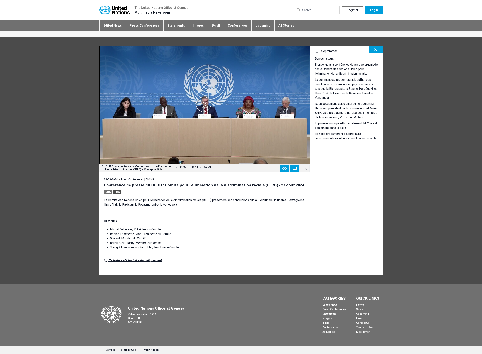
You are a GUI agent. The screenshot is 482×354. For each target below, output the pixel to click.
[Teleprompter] (294, 168)
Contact (110, 349)
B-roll (216, 25)
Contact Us (362, 322)
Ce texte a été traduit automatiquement (135, 260)
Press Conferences (144, 25)
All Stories (286, 25)
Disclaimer (363, 331)
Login (374, 10)
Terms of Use (364, 327)
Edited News (113, 25)
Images (198, 25)
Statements (176, 25)
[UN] (114, 10)
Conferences (238, 25)
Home (360, 304)
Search (360, 309)
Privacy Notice (150, 349)
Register (352, 10)
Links (359, 318)
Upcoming (262, 25)
